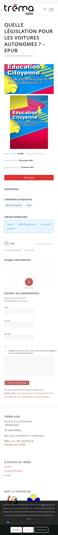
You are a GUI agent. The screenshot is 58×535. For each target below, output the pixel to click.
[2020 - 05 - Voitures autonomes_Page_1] (29, 79)
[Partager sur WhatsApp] (18, 268)
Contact (7, 475)
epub (30, 55)
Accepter (16, 530)
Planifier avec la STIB (14, 444)
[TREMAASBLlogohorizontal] (24, 9)
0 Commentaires (12, 250)
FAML (32, 250)
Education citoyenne (15, 55)
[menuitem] (43, 9)
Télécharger (29, 177)
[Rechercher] (43, 9)
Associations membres (13, 471)
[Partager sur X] (12, 268)
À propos (8, 466)
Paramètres (41, 530)
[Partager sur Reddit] (45, 268)
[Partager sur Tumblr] (34, 268)
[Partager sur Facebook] (7, 268)
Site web (8, 334)
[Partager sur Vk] (40, 268)
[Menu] (50, 9)
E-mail (8, 321)
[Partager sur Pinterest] (23, 268)
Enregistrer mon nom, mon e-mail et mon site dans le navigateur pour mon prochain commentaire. (32, 352)
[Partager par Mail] (51, 268)
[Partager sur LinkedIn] (29, 268)
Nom (7, 307)
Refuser (28, 530)
